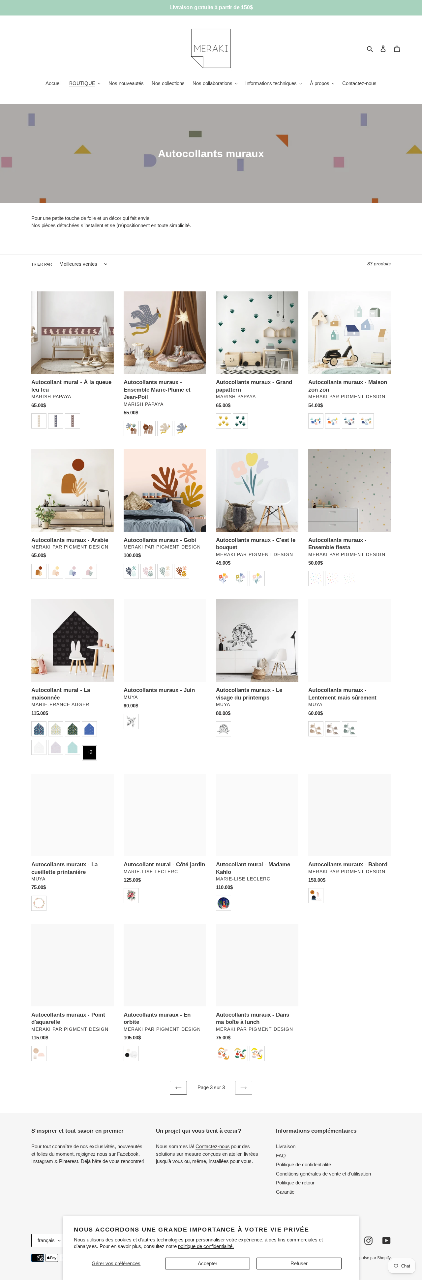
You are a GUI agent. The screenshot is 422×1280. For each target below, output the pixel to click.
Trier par (41, 264)
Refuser (299, 1263)
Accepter (207, 1263)
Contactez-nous (213, 1146)
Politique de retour (295, 1182)
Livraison (285, 1146)
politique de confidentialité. (206, 1246)
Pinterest (68, 1161)
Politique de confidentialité (303, 1164)
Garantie (285, 1192)
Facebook (127, 1154)
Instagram (42, 1161)
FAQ (281, 1155)
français (46, 1240)
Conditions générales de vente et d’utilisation (323, 1173)
